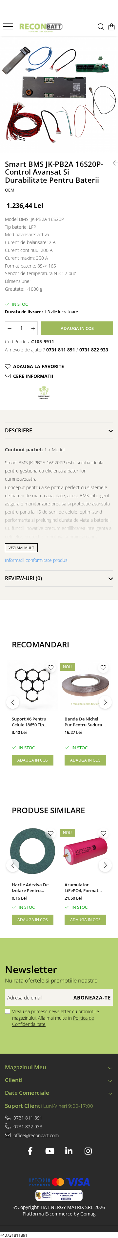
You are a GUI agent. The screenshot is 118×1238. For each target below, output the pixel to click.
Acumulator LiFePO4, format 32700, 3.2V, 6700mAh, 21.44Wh (84, 887)
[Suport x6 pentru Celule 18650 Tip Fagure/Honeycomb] (32, 685)
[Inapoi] (113, 163)
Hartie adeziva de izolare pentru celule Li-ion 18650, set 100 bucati (31, 887)
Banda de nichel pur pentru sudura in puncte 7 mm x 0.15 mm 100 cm (83, 722)
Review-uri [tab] (23, 578)
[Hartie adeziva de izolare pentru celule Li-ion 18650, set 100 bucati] (32, 851)
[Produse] (9, 28)
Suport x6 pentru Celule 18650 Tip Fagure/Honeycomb (32, 722)
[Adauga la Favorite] (50, 667)
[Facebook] (30, 1151)
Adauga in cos (77, 328)
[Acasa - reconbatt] (40, 27)
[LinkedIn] (68, 1151)
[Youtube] (49, 1151)
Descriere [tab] (18, 430)
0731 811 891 (27, 1118)
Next (113, 101)
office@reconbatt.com (35, 1135)
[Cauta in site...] (101, 27)
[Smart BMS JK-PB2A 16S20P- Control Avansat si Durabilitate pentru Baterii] (59, 94)
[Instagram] (88, 1151)
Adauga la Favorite (38, 366)
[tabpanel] (59, 94)
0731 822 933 (27, 1126)
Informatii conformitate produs (36, 560)
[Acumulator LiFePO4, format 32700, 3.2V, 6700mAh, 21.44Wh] (85, 851)
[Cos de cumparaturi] (111, 27)
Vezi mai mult (21, 547)
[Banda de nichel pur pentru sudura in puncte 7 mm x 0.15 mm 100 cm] (85, 685)
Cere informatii (33, 376)
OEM (9, 190)
